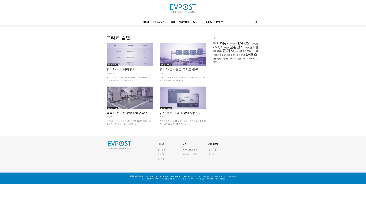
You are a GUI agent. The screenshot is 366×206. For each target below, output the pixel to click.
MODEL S (217, 55)
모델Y (224, 55)
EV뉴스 (196, 22)
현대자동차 (222, 58)
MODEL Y (254, 58)
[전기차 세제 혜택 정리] (130, 54)
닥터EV (209, 22)
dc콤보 (238, 58)
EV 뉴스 (161, 158)
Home (146, 22)
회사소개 (212, 154)
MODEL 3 (246, 58)
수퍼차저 (233, 43)
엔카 (220, 47)
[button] (255, 22)
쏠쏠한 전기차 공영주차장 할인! (128, 113)
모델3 (226, 47)
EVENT (219, 22)
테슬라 (243, 51)
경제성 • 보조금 (113, 65)
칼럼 (173, 22)
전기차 (228, 50)
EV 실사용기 (158, 22)
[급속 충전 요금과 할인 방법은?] (183, 98)
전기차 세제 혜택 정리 (121, 69)
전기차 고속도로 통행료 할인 (179, 69)
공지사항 (212, 149)
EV (216, 47)
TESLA (231, 58)
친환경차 (236, 46)
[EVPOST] (183, 9)
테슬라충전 (231, 55)
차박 (215, 62)
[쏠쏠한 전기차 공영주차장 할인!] (130, 98)
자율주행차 (184, 22)
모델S (237, 51)
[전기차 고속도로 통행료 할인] (183, 54)
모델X (246, 47)
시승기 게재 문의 (190, 154)
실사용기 (162, 149)
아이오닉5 (241, 55)
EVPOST (244, 43)
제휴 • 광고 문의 (190, 149)
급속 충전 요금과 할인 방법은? (180, 113)
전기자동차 (221, 43)
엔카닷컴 (252, 51)
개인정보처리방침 (136, 176)
